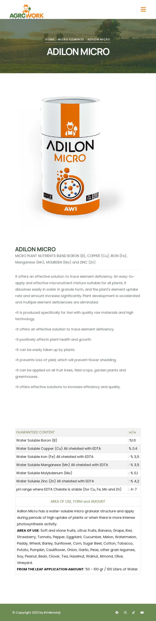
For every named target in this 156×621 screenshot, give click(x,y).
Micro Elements (71, 39)
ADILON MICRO (99, 39)
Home (49, 39)
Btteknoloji (52, 612)
